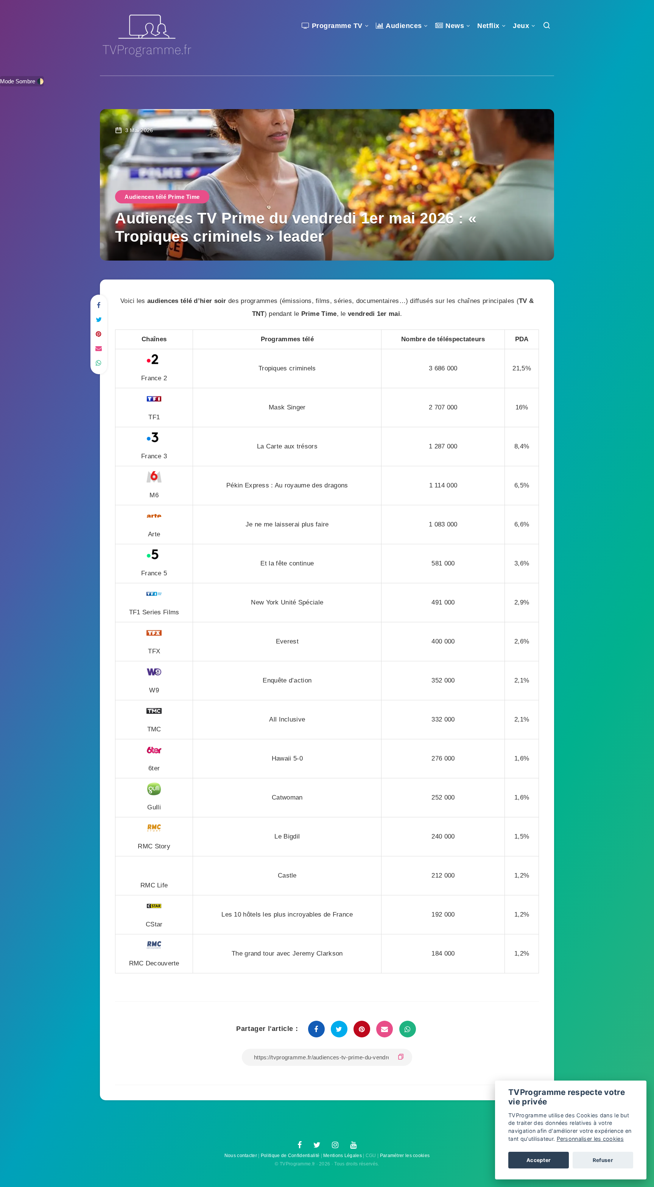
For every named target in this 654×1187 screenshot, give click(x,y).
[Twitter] (317, 1145)
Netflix (488, 26)
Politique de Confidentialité (290, 1155)
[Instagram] (335, 1145)
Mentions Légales (342, 1155)
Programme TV (336, 26)
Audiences (403, 26)
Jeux (521, 26)
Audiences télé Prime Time (162, 197)
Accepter (538, 1160)
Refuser (603, 1160)
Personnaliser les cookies (590, 1138)
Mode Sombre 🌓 (22, 81)
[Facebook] (299, 1145)
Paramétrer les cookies (405, 1155)
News (454, 26)
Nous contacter (240, 1155)
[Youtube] (353, 1145)
